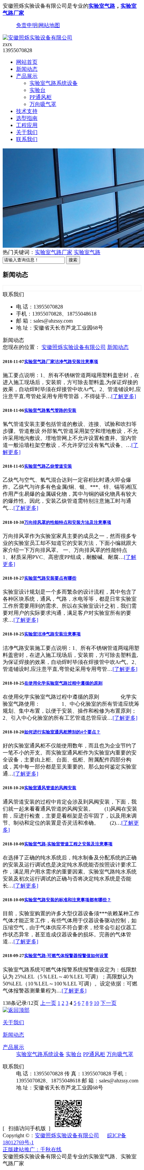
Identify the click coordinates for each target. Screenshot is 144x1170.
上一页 (48, 1003)
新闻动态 (27, 69)
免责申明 (27, 25)
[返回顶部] (16, 1010)
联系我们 (27, 139)
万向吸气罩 (42, 104)
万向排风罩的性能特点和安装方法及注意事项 (67, 522)
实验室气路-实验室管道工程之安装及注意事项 (68, 843)
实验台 (37, 90)
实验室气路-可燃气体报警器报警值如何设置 (66, 955)
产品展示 (27, 76)
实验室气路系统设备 (53, 83)
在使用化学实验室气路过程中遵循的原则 (63, 683)
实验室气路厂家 (53, 252)
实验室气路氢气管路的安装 (50, 410)
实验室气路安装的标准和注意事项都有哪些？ (67, 899)
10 (96, 1003)
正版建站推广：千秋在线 (32, 1149)
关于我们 (27, 132)
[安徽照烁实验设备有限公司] (37, 37)
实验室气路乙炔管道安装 (48, 466)
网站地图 (49, 25)
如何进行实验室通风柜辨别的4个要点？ (62, 731)
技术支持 (27, 111)
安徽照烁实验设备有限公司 (74, 347)
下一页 (108, 1003)
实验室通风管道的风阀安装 (50, 787)
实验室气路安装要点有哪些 (50, 578)
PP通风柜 (40, 97)
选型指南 (27, 118)
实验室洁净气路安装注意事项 (52, 633)
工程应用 (27, 125)
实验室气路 (101, 6)
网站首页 (27, 62)
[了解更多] (123, 396)
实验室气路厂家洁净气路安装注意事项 (61, 361)
